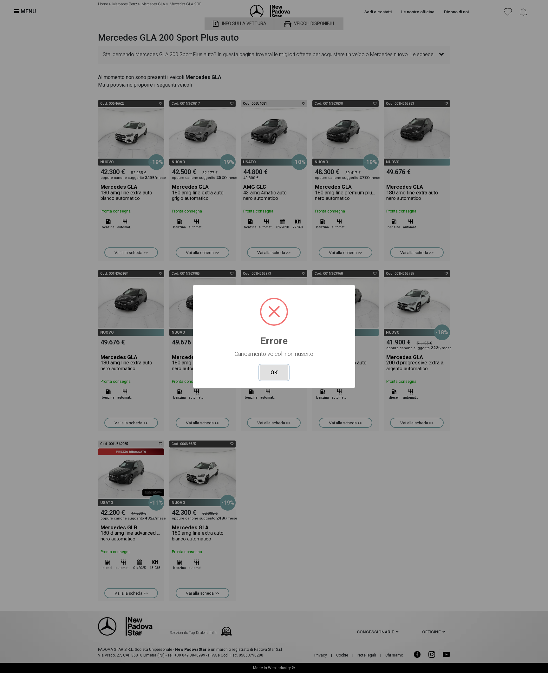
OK (274, 372)
